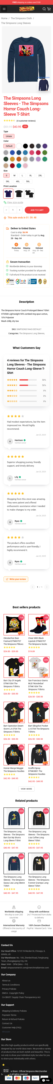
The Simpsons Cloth (21, 18)
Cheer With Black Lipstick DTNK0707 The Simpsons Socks (37, 641)
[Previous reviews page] (32, 587)
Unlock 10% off (6, 1070)
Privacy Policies (9, 989)
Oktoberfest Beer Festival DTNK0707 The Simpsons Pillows (13, 641)
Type (6, 131)
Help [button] (47, 1080)
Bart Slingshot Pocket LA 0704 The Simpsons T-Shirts (38, 729)
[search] (44, 9)
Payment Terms (9, 1015)
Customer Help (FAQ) (11, 1027)
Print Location (10, 186)
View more (26, 789)
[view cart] (49, 9)
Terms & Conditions (11, 985)
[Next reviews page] (46, 587)
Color (6, 141)
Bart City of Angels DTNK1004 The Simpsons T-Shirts (12, 683)
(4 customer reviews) (26, 121)
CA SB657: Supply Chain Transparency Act (21, 997)
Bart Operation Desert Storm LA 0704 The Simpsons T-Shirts (13, 729)
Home (4, 18)
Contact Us (7, 1023)
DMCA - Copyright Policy (13, 993)
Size (6, 171)
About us (6, 980)
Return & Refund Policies (13, 1019)
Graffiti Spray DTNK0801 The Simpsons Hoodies (36, 771)
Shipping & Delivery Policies (14, 1011)
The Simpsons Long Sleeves (16, 23)
